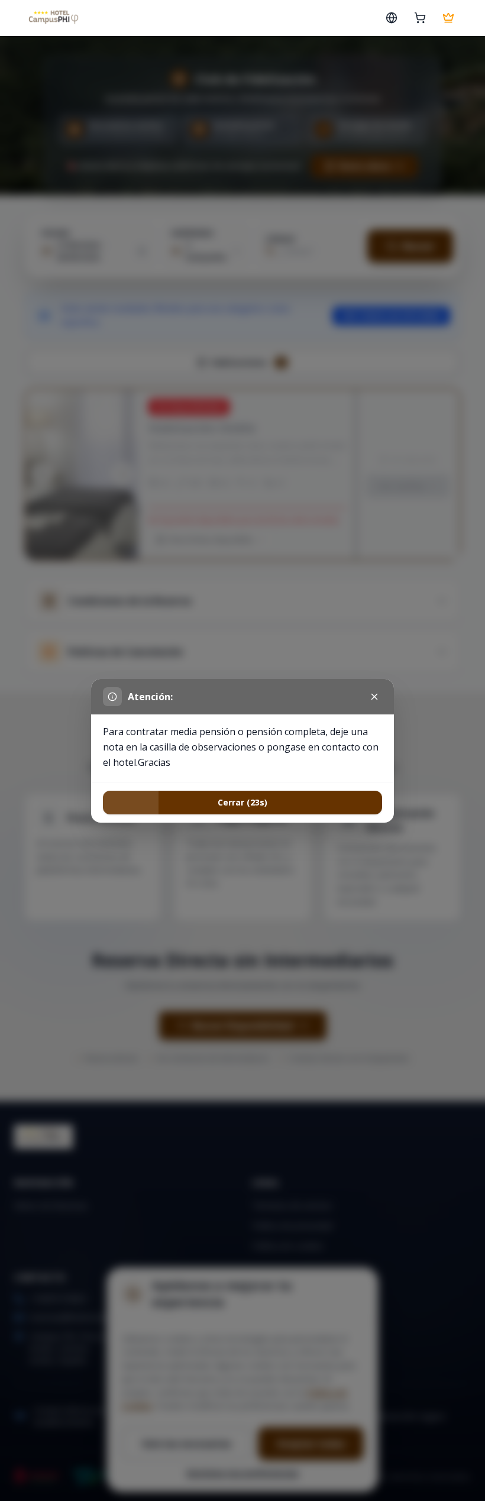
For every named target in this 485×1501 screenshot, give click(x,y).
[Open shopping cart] (420, 18)
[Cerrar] (374, 696)
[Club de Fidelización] (448, 18)
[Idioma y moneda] (391, 18)
